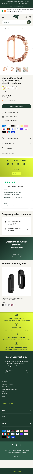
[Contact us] (26, 17)
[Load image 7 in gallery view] (26, 69)
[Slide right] (30, 48)
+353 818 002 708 (7, 403)
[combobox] (16, 22)
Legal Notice (26, 450)
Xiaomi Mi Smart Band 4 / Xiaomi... (15, 28)
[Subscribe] (26, 371)
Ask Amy (16, 254)
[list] (16, 11)
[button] (3, 17)
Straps (18, 456)
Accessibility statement (14, 452)
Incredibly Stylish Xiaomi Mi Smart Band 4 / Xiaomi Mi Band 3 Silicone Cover (12, 299)
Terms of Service (17, 450)
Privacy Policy (7, 450)
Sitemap (24, 452)
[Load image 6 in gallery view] (19, 69)
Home (3, 28)
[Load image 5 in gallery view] (12, 69)
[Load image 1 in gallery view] (5, 69)
